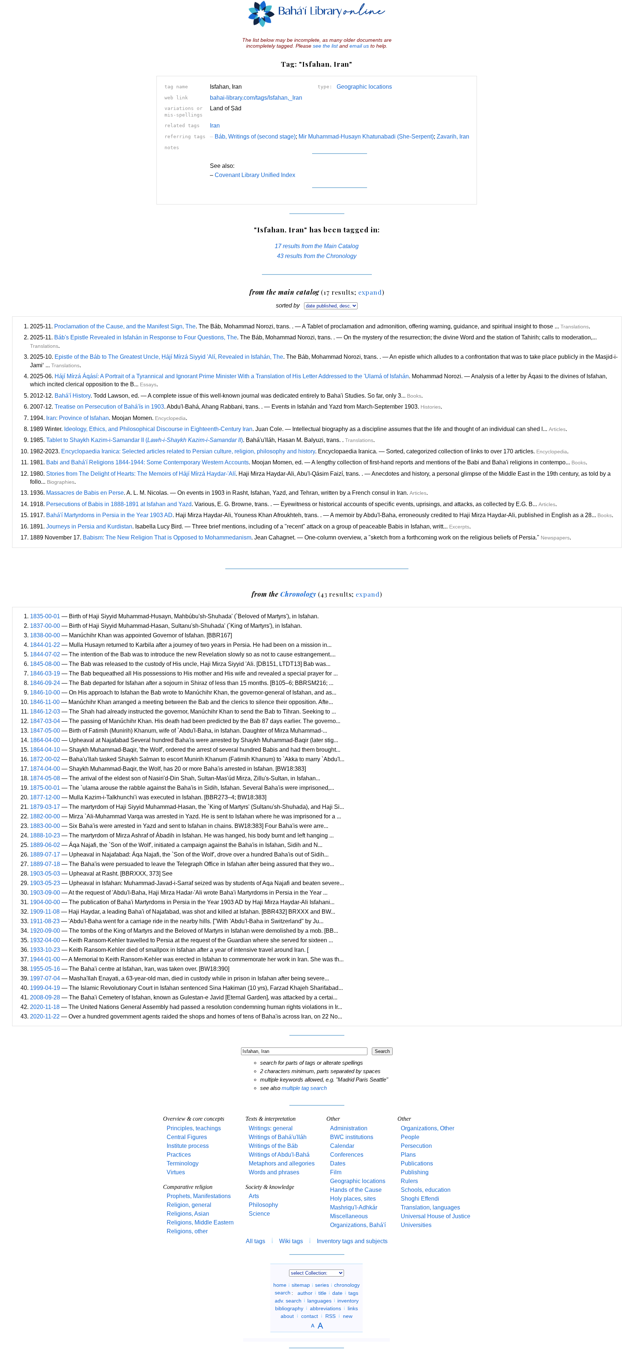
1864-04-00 (45, 740)
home (279, 1285)
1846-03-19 (45, 673)
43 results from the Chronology (316, 256)
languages (319, 1300)
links (353, 1308)
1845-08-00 (45, 664)
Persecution (416, 1146)
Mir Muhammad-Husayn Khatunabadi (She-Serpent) (366, 136)
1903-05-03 (45, 873)
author (304, 1293)
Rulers (409, 1181)
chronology (347, 1285)
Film (335, 1172)
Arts (254, 1196)
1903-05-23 (45, 883)
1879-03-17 (45, 807)
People (410, 1137)
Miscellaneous (349, 1216)
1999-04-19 (45, 988)
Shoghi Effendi (420, 1199)
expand (370, 292)
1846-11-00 (45, 702)
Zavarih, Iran (453, 136)
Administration (348, 1128)
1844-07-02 (45, 654)
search (282, 1293)
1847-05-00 (45, 730)
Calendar (342, 1146)
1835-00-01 (45, 616)
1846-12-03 (45, 711)
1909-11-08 (45, 912)
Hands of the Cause (356, 1190)
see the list (325, 46)
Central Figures (187, 1137)
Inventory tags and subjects (352, 1241)
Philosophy (263, 1205)
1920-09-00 (45, 931)
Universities (416, 1225)
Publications (417, 1163)
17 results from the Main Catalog (317, 246)
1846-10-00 (45, 692)
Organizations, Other (427, 1128)
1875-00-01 (45, 788)
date (337, 1293)
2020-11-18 (45, 1007)
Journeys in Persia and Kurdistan (89, 526)
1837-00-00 (45, 626)
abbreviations (325, 1308)
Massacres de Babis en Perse (85, 493)
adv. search (288, 1300)
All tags (255, 1241)
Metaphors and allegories (282, 1163)
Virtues (176, 1172)
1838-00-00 (45, 635)
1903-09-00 (45, 892)
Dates (337, 1163)
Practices (179, 1155)
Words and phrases (274, 1172)
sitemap (301, 1285)
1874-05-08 (45, 778)
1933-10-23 (45, 950)
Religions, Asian (188, 1214)
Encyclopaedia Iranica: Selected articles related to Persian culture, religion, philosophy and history (188, 451)
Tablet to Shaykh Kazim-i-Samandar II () (144, 440)
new (347, 1316)
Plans (408, 1155)
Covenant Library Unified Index (255, 175)
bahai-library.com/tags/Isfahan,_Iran (256, 98)
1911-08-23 (45, 921)
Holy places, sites (353, 1199)
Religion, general (189, 1205)
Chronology (298, 594)
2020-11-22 (45, 1016)
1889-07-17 (45, 854)
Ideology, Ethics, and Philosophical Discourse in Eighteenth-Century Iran (158, 429)
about (287, 1316)
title (322, 1293)
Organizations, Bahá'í (358, 1225)
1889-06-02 (45, 845)
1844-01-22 (45, 645)
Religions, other (187, 1231)
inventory (348, 1300)
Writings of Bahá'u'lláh (278, 1137)
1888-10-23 (45, 835)
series (322, 1285)
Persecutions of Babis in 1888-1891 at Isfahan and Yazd (119, 504)
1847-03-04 (45, 721)
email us (359, 46)
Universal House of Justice (435, 1216)
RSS (330, 1316)
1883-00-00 (45, 826)
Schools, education (426, 1190)
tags (353, 1293)
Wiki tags (291, 1241)
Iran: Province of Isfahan (77, 418)
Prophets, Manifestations (199, 1196)
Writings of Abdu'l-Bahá (279, 1155)
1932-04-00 (45, 940)
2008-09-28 (45, 997)
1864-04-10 (45, 750)
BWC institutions (351, 1137)
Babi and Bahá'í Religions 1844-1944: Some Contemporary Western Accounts (147, 462)
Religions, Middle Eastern (200, 1222)
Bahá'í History (72, 396)
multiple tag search (304, 1088)
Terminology (183, 1163)
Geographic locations (364, 87)
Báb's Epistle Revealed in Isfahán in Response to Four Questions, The (145, 337)
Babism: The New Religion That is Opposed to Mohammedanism (167, 537)
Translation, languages (430, 1207)
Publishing (415, 1172)
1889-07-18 (45, 864)
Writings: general (271, 1128)
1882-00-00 (45, 816)
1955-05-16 (45, 969)
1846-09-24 (45, 683)
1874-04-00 (45, 769)
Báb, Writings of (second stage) (253, 136)
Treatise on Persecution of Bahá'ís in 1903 (109, 407)
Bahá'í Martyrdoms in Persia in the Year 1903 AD (109, 515)
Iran (215, 125)
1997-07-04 (45, 978)
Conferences (346, 1155)
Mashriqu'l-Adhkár (353, 1207)
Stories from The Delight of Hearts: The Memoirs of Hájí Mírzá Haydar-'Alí (141, 474)
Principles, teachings (194, 1128)
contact (309, 1316)
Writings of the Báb (273, 1146)
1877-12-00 (45, 797)
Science (259, 1214)
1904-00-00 (45, 902)
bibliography (289, 1308)
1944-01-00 (45, 959)
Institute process (188, 1146)
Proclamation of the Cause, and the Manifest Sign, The (125, 326)
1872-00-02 (45, 759)
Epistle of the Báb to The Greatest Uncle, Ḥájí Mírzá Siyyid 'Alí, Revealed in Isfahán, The (169, 357)
